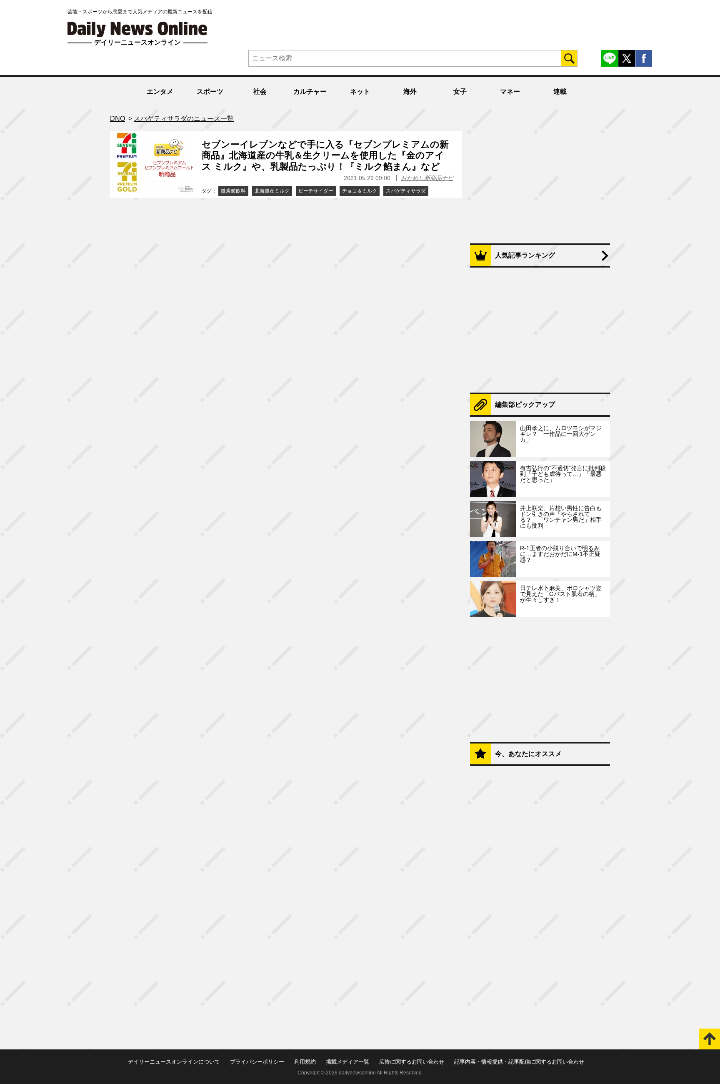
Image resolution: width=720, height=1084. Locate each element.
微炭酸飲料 (233, 191)
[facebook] (643, 58)
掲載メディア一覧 (347, 1062)
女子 (460, 91)
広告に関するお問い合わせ (411, 1062)
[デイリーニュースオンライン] (138, 29)
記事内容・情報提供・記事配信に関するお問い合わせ (519, 1062)
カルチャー (310, 91)
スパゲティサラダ (406, 191)
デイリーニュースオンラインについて (174, 1062)
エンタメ (160, 91)
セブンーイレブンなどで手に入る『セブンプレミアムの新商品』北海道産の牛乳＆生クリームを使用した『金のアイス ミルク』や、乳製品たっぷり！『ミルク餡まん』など (325, 155)
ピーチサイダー (315, 191)
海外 (410, 91)
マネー (510, 91)
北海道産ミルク (272, 191)
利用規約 (305, 1062)
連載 (560, 91)
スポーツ (210, 91)
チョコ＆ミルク (359, 191)
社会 (260, 91)
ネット (360, 91)
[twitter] (626, 58)
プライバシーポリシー (257, 1062)
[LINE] (609, 58)
